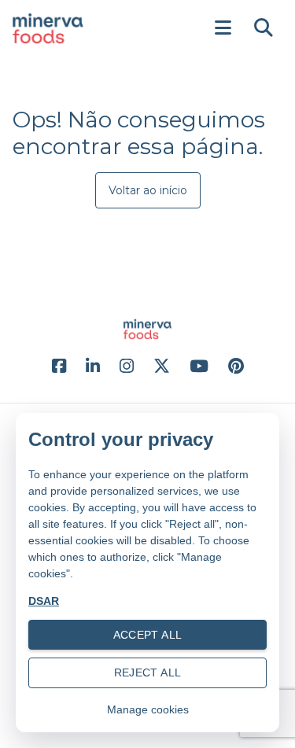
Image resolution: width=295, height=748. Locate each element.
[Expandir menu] (223, 28)
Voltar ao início (148, 190)
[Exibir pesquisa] (263, 28)
